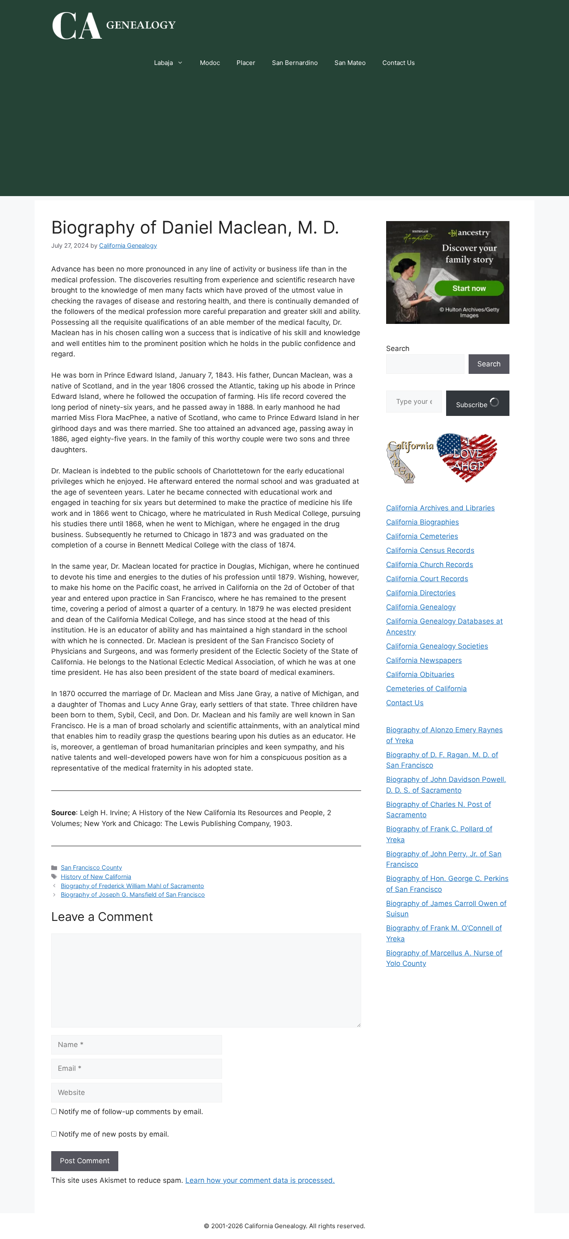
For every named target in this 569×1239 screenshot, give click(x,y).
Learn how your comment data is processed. (260, 1180)
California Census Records (430, 550)
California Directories (421, 593)
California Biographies (422, 522)
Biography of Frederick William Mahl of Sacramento (132, 885)
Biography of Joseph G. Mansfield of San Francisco (133, 894)
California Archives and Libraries (440, 508)
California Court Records (427, 579)
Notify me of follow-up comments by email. (131, 1111)
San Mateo (350, 63)
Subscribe (472, 405)
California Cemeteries (422, 536)
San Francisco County (91, 867)
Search (397, 348)
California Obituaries (420, 674)
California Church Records (429, 564)
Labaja (163, 63)
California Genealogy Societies (437, 646)
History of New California (96, 876)
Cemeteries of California (426, 688)
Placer (246, 63)
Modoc (210, 63)
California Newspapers (424, 660)
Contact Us (398, 63)
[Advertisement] (284, 138)
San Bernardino (295, 63)
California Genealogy (421, 607)
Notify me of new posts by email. (114, 1134)
